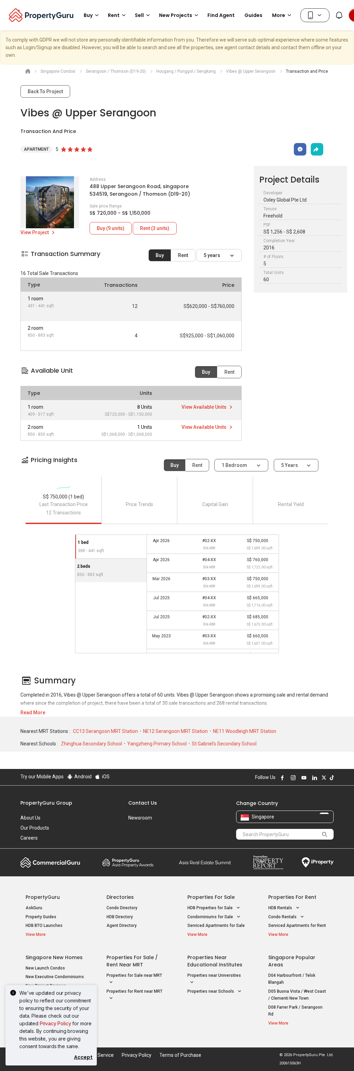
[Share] (317, 149)
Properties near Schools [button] (211, 991)
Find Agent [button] (221, 15)
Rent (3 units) (154, 228)
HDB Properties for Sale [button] (210, 907)
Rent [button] (114, 15)
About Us (30, 818)
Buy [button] (88, 15)
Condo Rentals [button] (283, 916)
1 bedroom (235, 465)
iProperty (318, 862)
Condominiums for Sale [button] (210, 916)
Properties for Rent (292, 897)
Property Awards (128, 862)
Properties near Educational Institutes (214, 961)
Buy (160, 255)
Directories (120, 897)
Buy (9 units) (110, 228)
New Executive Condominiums (55, 976)
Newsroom (140, 818)
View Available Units (204, 407)
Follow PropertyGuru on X (323, 777)
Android (82, 776)
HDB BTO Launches (44, 925)
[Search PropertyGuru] (324, 834)
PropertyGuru (43, 897)
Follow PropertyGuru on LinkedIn (313, 777)
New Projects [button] (175, 15)
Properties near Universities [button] (214, 975)
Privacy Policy (55, 1023)
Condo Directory (121, 907)
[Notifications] (339, 15)
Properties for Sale (211, 897)
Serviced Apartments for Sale (216, 925)
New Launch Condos (45, 968)
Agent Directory (121, 925)
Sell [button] (139, 15)
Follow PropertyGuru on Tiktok (331, 777)
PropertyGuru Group (46, 802)
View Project (35, 232)
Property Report (268, 862)
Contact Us (142, 802)
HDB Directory (119, 916)
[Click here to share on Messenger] (300, 149)
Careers (29, 838)
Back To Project (45, 91)
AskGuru (34, 907)
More (278, 15)
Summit (205, 862)
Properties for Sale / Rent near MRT (132, 961)
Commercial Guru (50, 862)
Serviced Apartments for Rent (297, 925)
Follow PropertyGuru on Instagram (292, 777)
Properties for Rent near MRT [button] (134, 991)
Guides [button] (253, 15)
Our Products (34, 828)
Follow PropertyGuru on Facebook (281, 777)
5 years (212, 255)
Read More (32, 712)
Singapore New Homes (54, 957)
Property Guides (41, 916)
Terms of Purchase (180, 1055)
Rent (183, 255)
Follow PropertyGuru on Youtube (303, 777)
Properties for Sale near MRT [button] (134, 975)
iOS (105, 776)
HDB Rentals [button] (280, 907)
